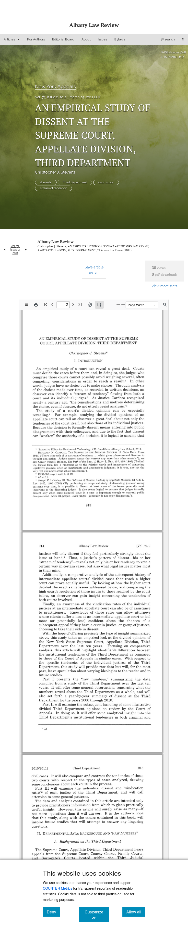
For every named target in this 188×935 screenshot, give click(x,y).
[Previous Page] (52, 304)
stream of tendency (53, 188)
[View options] (26, 304)
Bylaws (119, 39)
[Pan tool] (89, 305)
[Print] (36, 305)
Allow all (135, 912)
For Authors (36, 39)
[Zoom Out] (118, 305)
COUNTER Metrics (57, 888)
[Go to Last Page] (80, 304)
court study (106, 182)
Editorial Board (63, 39)
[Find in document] (165, 305)
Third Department (75, 182)
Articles (9, 39)
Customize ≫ (96, 914)
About (86, 39)
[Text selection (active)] (99, 305)
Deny (53, 912)
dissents (45, 182)
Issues (102, 39)
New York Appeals (55, 86)
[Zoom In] (123, 305)
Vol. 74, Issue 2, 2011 (50, 97)
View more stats (164, 286)
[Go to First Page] (45, 304)
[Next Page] (73, 304)
